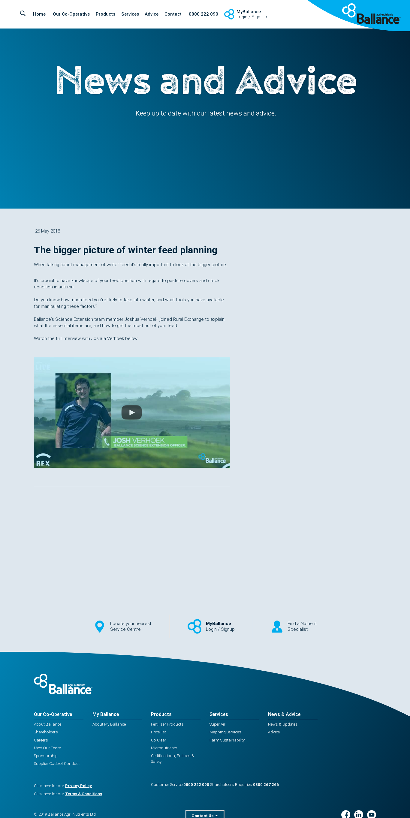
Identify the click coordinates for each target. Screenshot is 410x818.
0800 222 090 (203, 14)
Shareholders (46, 731)
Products (105, 14)
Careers (41, 740)
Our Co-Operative (71, 14)
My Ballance (105, 714)
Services (130, 14)
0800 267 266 (266, 784)
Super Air (217, 724)
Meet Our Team (47, 747)
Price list (158, 731)
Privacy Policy (78, 785)
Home (39, 14)
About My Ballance (109, 724)
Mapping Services (225, 731)
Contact (173, 14)
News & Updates (283, 724)
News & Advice (284, 714)
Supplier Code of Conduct (57, 763)
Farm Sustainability (227, 740)
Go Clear (158, 740)
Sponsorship (46, 755)
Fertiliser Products (167, 724)
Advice (151, 14)
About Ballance (47, 724)
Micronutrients (164, 747)
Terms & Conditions (83, 793)
